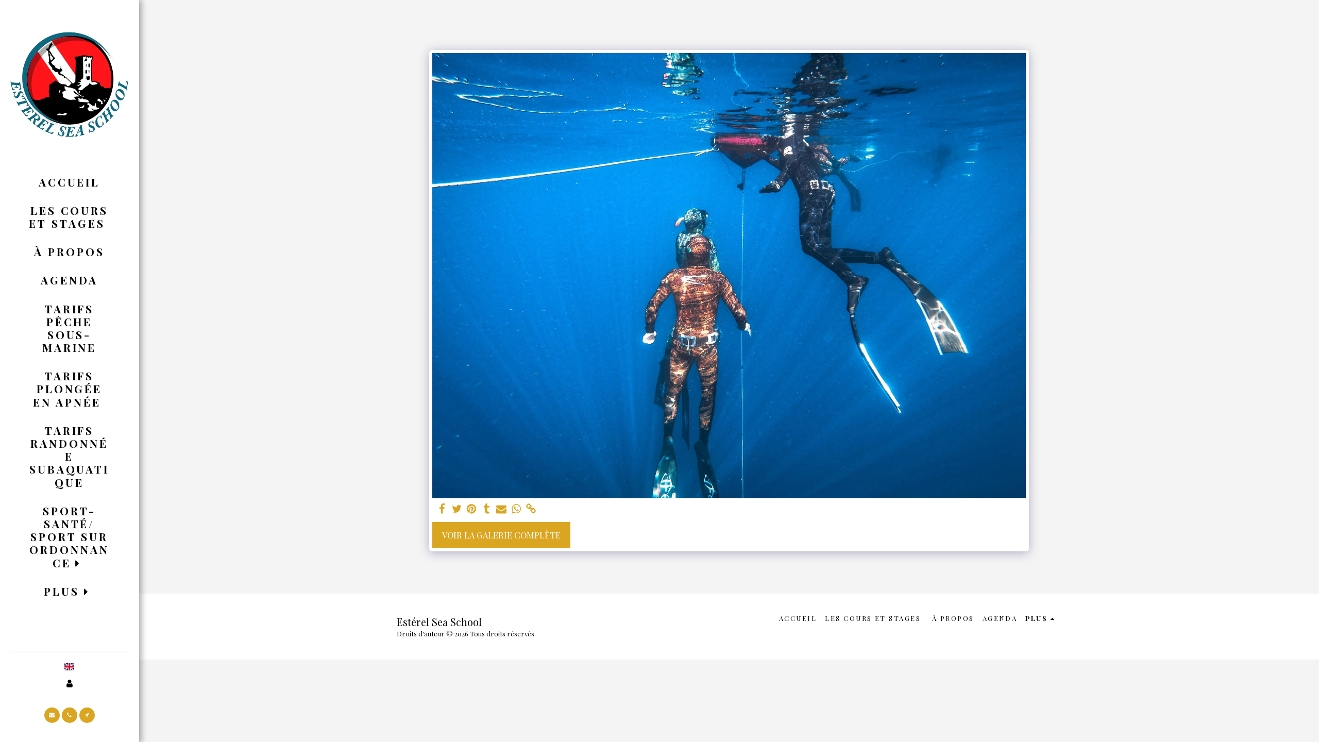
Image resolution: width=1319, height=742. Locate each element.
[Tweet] (456, 508)
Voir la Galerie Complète (501, 535)
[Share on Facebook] (441, 508)
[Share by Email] (501, 508)
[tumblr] (486, 508)
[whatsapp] (516, 508)
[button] (69, 536)
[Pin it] (471, 508)
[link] (531, 508)
